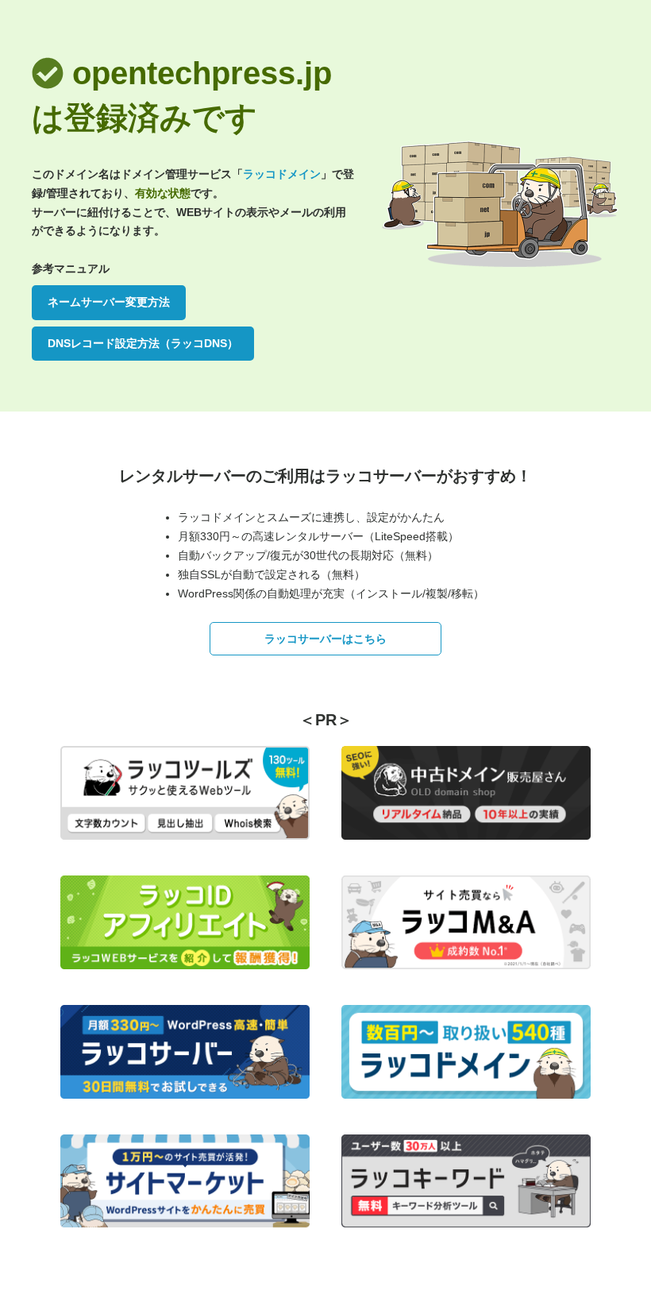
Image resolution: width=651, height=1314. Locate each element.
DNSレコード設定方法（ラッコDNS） (143, 343)
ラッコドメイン (282, 174)
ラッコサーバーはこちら (325, 638)
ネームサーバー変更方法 (109, 302)
